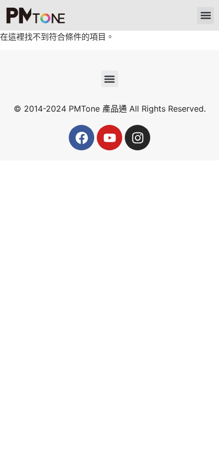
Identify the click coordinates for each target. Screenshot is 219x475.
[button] (205, 15)
